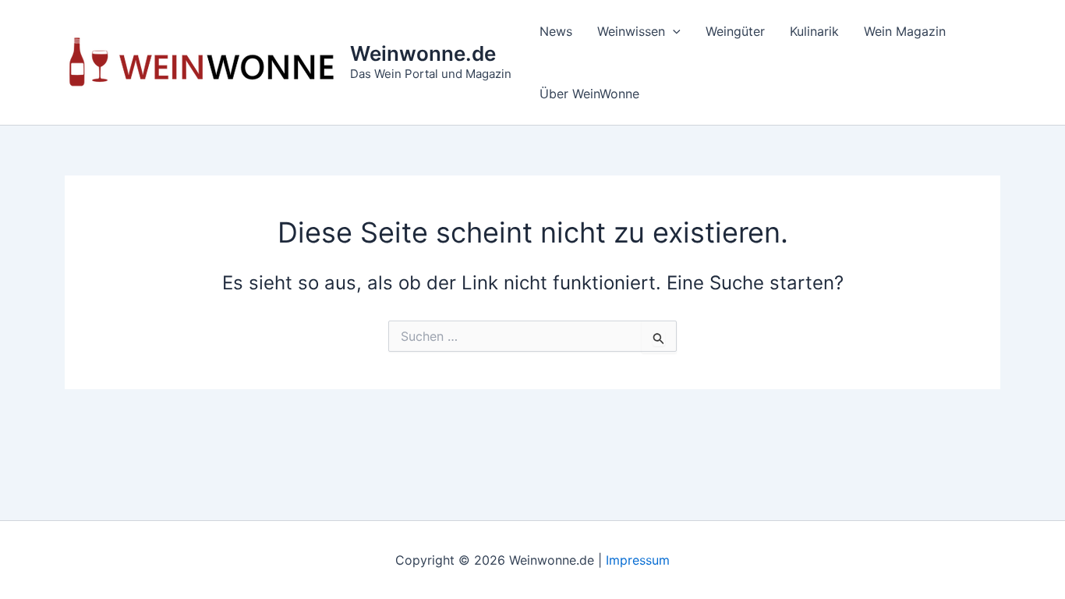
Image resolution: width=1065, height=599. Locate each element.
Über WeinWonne (589, 93)
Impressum (638, 560)
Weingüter (735, 31)
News (556, 31)
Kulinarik (814, 31)
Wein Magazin (905, 31)
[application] (673, 31)
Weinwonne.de (423, 53)
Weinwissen (631, 31)
